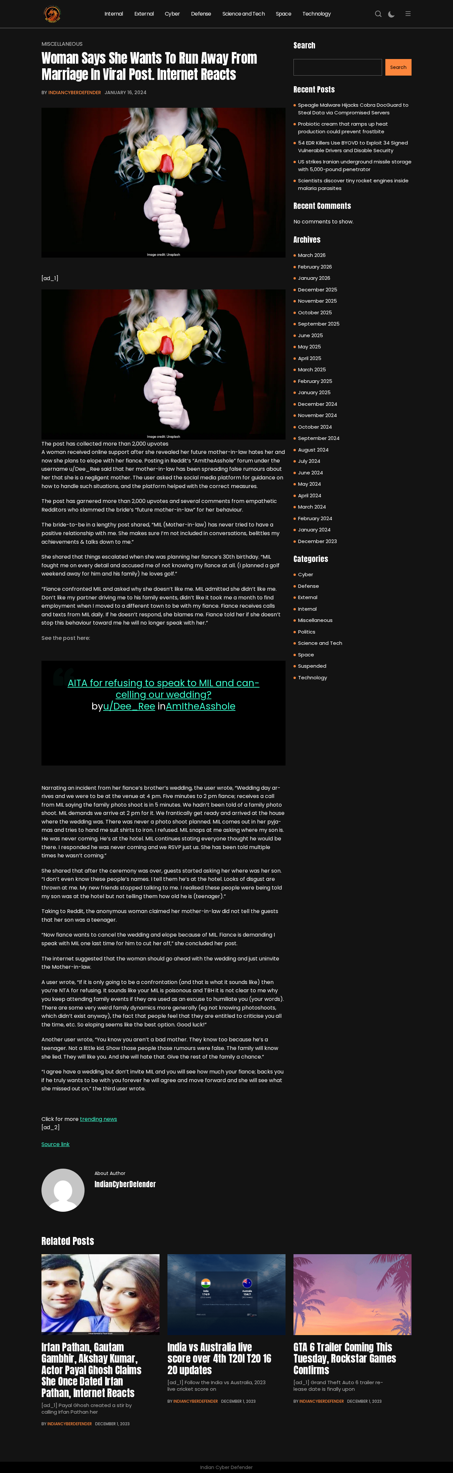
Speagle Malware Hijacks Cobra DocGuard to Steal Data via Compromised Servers (353, 108)
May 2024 (309, 483)
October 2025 (315, 312)
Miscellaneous (62, 44)
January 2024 (314, 529)
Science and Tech (244, 14)
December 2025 (317, 289)
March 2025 (312, 369)
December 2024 (317, 403)
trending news (98, 1119)
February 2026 (315, 266)
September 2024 (319, 438)
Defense (201, 14)
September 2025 (319, 323)
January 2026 (314, 278)
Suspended (312, 665)
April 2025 (309, 358)
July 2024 (309, 461)
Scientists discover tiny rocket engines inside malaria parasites (353, 184)
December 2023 (317, 541)
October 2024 (315, 426)
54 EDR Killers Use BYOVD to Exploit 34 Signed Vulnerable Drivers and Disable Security (353, 146)
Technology (316, 14)
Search (304, 45)
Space (283, 14)
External (144, 14)
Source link (55, 1144)
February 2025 (315, 381)
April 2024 (309, 495)
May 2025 (309, 346)
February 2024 (315, 518)
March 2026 (312, 255)
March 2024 (312, 506)
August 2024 (313, 449)
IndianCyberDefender (74, 92)
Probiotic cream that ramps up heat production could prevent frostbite (343, 127)
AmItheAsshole (200, 706)
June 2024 (310, 472)
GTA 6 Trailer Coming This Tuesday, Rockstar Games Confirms (344, 1359)
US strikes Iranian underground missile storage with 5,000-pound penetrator (355, 165)
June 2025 (310, 335)
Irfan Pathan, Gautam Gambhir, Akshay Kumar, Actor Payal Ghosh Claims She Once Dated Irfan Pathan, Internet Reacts (91, 1370)
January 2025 (314, 392)
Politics (306, 631)
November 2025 (317, 300)
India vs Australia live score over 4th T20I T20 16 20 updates (219, 1359)
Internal (113, 14)
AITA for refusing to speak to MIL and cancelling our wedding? (164, 689)
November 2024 (317, 415)
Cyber (172, 14)
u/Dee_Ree (129, 706)
